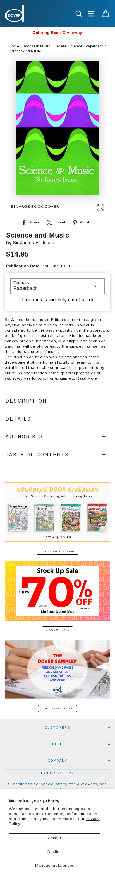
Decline (54, 852)
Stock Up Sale (58, 630)
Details (18, 419)
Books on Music (36, 46)
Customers (57, 727)
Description (26, 401)
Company (57, 760)
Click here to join (58, 708)
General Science (68, 46)
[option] (57, 32)
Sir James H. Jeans (33, 242)
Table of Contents (37, 454)
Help (57, 744)
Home (14, 46)
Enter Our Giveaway (57, 551)
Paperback (94, 46)
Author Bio (24, 436)
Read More (86, 378)
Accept (54, 838)
